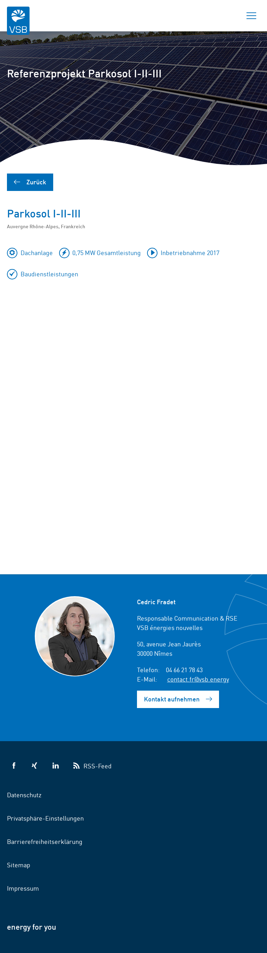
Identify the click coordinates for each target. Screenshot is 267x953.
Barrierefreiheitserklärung (44, 841)
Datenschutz (24, 794)
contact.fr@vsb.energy (198, 678)
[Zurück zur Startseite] (18, 25)
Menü (251, 15)
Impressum (23, 887)
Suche (227, 15)
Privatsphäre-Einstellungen (45, 817)
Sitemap (18, 864)
